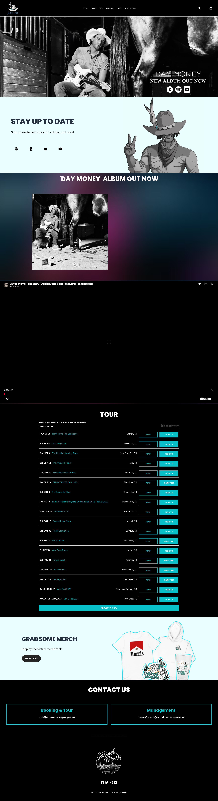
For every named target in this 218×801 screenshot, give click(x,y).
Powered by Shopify (119, 793)
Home (85, 8)
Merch (119, 8)
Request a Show (109, 608)
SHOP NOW (31, 658)
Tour (101, 8)
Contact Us (130, 8)
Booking (110, 8)
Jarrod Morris (103, 793)
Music (93, 8)
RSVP (148, 435)
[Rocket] (16, 149)
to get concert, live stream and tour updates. (63, 423)
